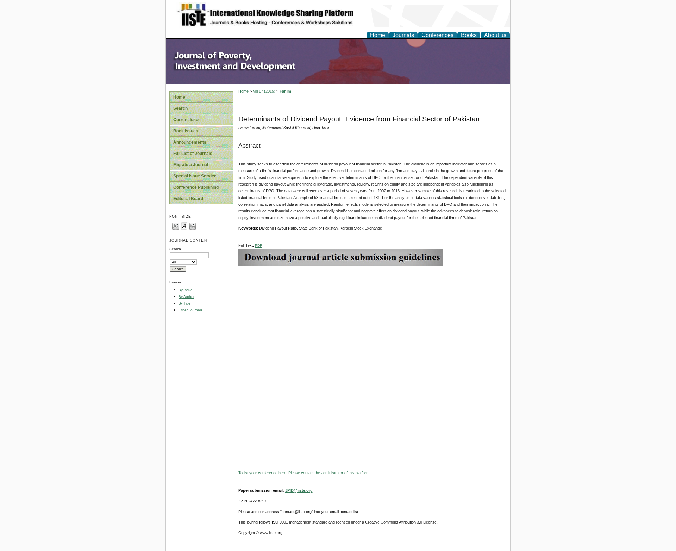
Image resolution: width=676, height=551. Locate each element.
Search (180, 108)
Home (377, 35)
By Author (186, 297)
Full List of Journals (192, 153)
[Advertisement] (372, 315)
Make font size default (184, 225)
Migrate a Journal (190, 164)
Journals (403, 35)
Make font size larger (192, 225)
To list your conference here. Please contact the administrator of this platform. (304, 473)
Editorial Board (188, 198)
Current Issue (187, 119)
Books (469, 35)
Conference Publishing (196, 187)
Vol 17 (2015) (264, 91)
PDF (258, 246)
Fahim (285, 91)
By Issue (186, 290)
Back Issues (185, 131)
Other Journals (190, 310)
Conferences (437, 35)
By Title (184, 303)
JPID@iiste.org (299, 490)
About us (495, 35)
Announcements (189, 142)
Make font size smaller (175, 225)
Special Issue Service (195, 176)
